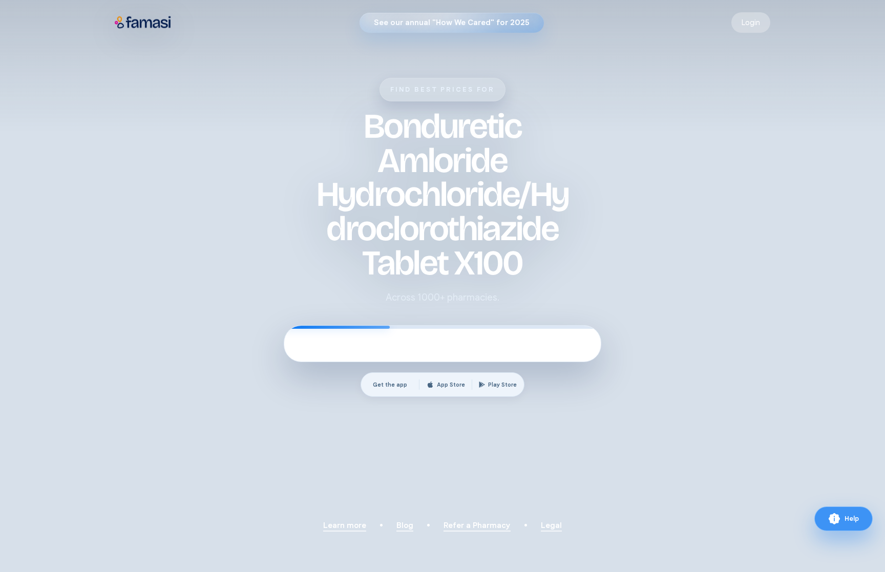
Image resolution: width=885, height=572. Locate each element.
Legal (551, 525)
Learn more (344, 525)
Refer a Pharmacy (477, 525)
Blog (404, 525)
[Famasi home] (143, 22)
